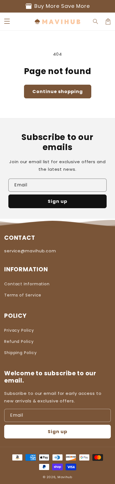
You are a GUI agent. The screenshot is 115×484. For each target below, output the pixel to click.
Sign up (57, 201)
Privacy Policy (19, 330)
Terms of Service (22, 295)
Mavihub (65, 477)
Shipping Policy (20, 352)
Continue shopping (57, 91)
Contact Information (27, 284)
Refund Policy (19, 341)
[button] (7, 21)
